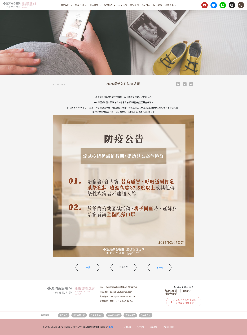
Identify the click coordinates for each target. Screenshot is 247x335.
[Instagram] (232, 5)
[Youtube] (204, 5)
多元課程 (146, 5)
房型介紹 (79, 5)
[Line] (222, 5)
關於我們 (65, 5)
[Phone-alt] (241, 5)
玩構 (111, 327)
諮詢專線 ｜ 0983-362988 (179, 292)
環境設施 (93, 5)
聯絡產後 (169, 5)
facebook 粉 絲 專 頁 (184, 287)
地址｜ (118, 287)
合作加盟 (127, 327)
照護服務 (108, 5)
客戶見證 (157, 5)
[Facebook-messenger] (213, 5)
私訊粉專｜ (117, 296)
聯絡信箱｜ (116, 292)
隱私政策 (153, 327)
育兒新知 (134, 5)
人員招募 (140, 327)
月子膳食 (122, 5)
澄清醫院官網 (168, 327)
